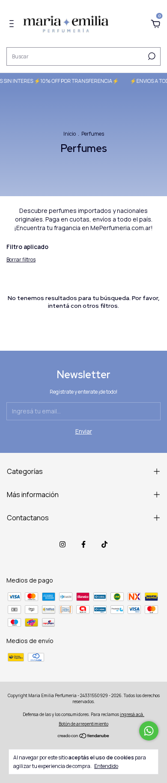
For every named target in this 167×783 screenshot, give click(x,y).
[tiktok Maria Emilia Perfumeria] (104, 544)
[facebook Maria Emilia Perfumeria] (83, 544)
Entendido (106, 765)
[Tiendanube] (83, 736)
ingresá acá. (132, 714)
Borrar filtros (21, 259)
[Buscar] (150, 56)
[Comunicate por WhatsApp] (148, 731)
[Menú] (13, 24)
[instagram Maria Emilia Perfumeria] (62, 544)
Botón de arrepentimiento (83, 724)
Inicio (69, 133)
